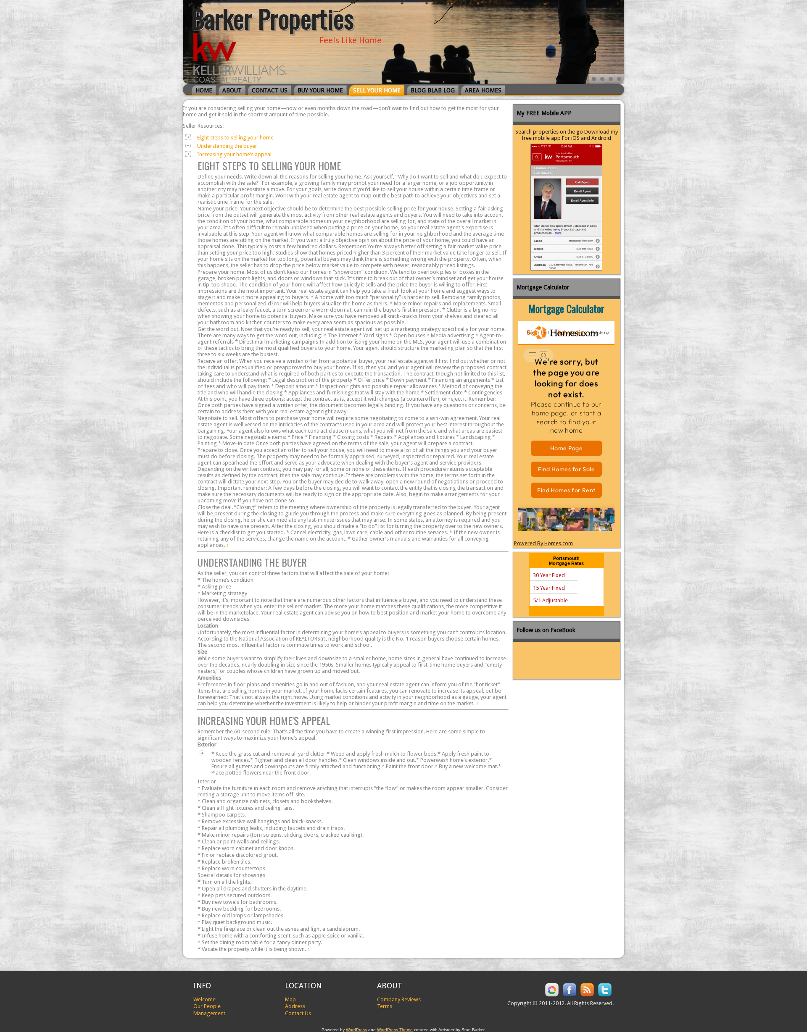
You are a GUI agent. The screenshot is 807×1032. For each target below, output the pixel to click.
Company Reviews (399, 999)
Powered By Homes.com (543, 543)
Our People (207, 1006)
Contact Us (269, 90)
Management (209, 1013)
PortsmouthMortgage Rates (566, 561)
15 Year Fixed (549, 588)
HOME (203, 90)
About (232, 90)
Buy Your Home (320, 90)
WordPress (356, 1029)
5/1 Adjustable (550, 600)
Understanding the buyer (227, 146)
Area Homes (483, 90)
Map (290, 999)
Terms (384, 1006)
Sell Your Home (377, 90)
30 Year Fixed (549, 575)
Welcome (204, 999)
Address (295, 1006)
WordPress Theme (395, 1029)
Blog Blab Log (433, 90)
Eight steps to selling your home (235, 137)
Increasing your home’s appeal (234, 154)
